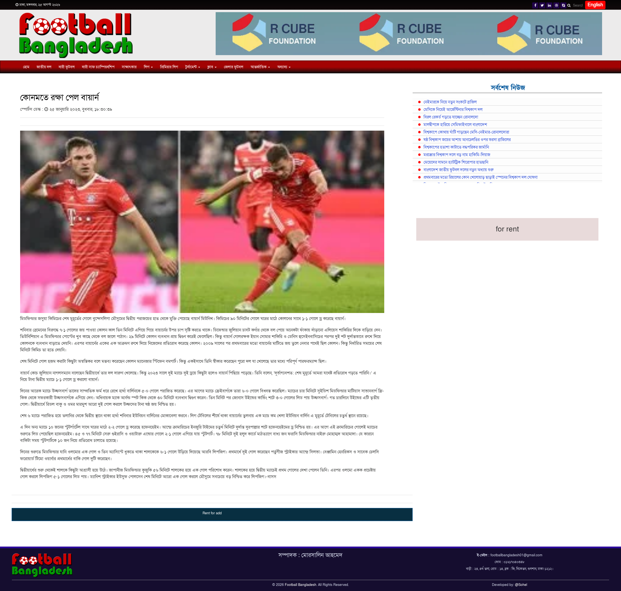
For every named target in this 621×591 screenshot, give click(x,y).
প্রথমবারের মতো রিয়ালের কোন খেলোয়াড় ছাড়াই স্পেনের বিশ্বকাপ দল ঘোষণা (481, 177)
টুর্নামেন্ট (191, 67)
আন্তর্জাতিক (259, 67)
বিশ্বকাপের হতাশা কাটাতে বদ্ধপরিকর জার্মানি (456, 147)
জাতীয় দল (44, 67)
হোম (26, 67)
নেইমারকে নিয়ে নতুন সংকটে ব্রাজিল (450, 102)
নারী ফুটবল (67, 67)
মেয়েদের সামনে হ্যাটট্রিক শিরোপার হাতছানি (456, 162)
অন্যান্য (282, 67)
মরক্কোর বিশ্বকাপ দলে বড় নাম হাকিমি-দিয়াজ (457, 155)
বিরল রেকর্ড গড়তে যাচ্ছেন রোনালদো (451, 117)
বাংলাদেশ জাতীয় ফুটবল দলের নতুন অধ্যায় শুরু (458, 170)
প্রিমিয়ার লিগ (169, 67)
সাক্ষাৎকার (129, 67)
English (595, 5)
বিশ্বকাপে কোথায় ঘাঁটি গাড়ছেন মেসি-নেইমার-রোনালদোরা (466, 132)
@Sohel (521, 585)
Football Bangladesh (300, 585)
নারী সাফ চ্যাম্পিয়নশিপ (98, 67)
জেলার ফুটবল (233, 67)
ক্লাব (210, 67)
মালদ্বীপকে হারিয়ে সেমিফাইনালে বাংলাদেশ (455, 124)
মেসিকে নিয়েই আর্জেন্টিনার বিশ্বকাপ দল (453, 109)
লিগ (147, 67)
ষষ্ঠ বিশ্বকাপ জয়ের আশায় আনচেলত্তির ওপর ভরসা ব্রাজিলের (467, 140)
